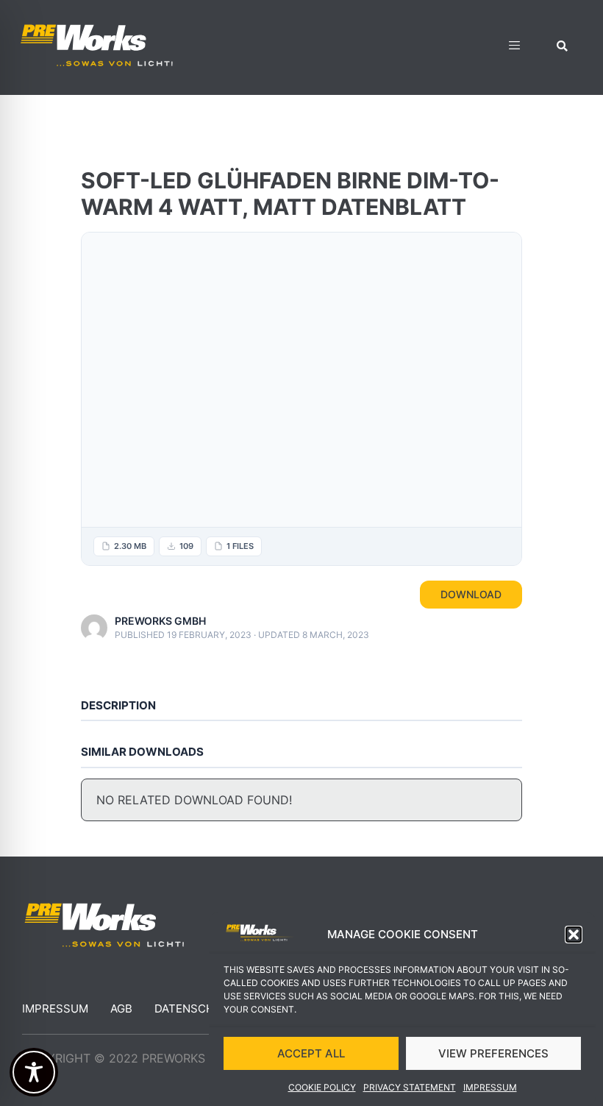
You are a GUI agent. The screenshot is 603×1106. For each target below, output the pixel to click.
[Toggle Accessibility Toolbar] (34, 1072)
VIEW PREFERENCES (493, 1053)
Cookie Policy (322, 1087)
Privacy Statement (409, 1087)
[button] (573, 934)
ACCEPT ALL (311, 1053)
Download (471, 594)
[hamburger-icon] (514, 47)
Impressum (490, 1087)
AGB (121, 1008)
